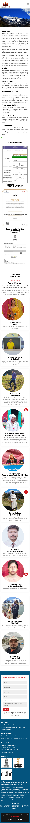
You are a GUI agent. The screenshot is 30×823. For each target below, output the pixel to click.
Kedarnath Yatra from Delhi (8, 747)
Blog (9, 724)
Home (11, 23)
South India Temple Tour (7, 752)
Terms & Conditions (6, 729)
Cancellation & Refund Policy (8, 727)
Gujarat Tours (15, 735)
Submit (5, 709)
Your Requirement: (7, 700)
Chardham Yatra (5, 735)
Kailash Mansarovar (6, 738)
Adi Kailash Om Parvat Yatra (20, 738)
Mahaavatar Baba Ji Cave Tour (8, 750)
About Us (3, 724)
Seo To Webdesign (15, 816)
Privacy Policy (21, 727)
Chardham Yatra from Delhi (7, 745)
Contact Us (16, 724)
